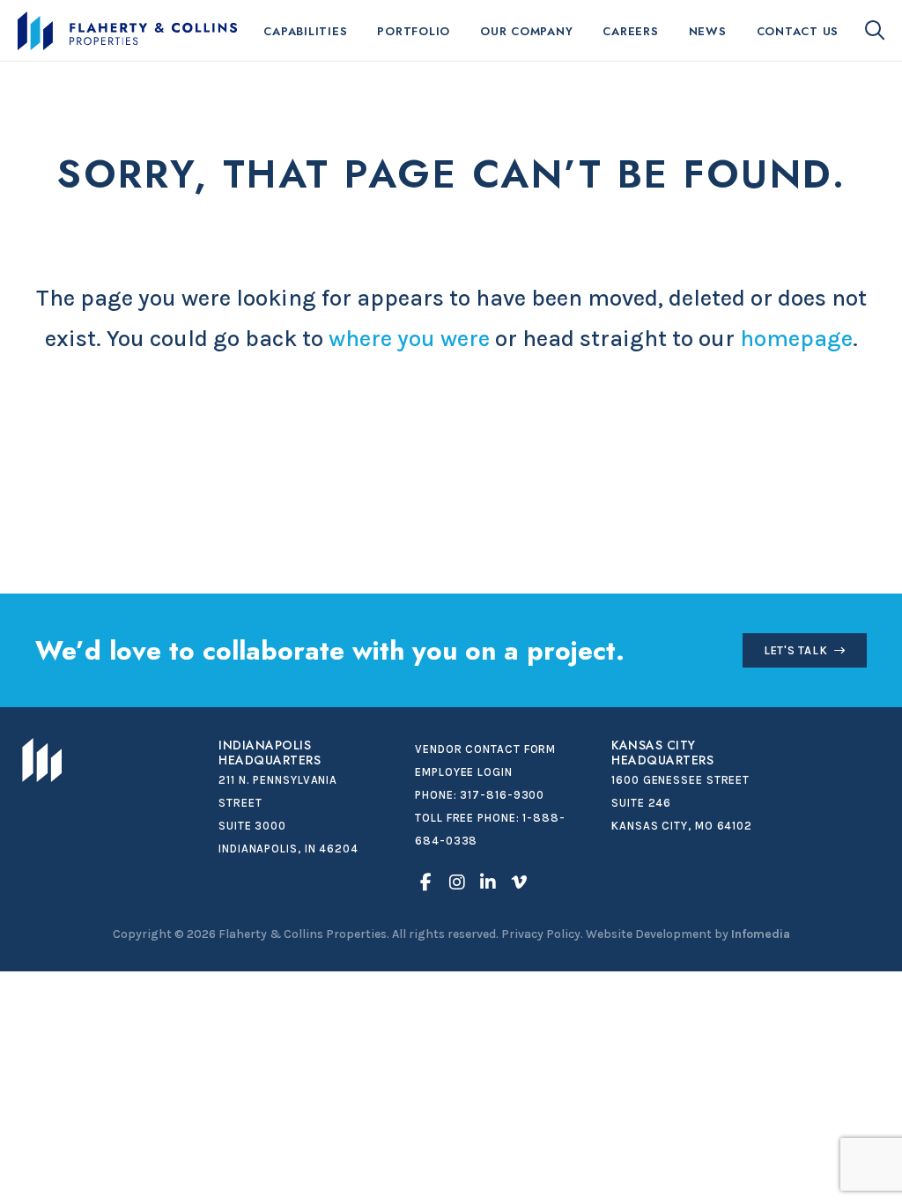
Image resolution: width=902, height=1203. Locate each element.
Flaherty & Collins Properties (127, 30)
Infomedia (760, 933)
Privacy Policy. (542, 933)
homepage (796, 338)
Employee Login (464, 772)
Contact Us (798, 31)
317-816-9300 (502, 794)
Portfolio (413, 31)
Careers (630, 31)
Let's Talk (796, 650)
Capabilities (305, 31)
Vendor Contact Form (485, 749)
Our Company (526, 31)
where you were (409, 338)
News (708, 31)
